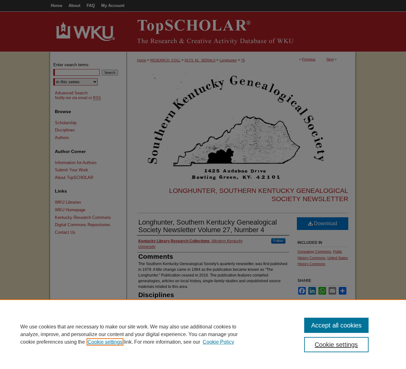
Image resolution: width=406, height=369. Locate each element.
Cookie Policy (218, 342)
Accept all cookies (336, 325)
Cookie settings (105, 342)
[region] (203, 334)
